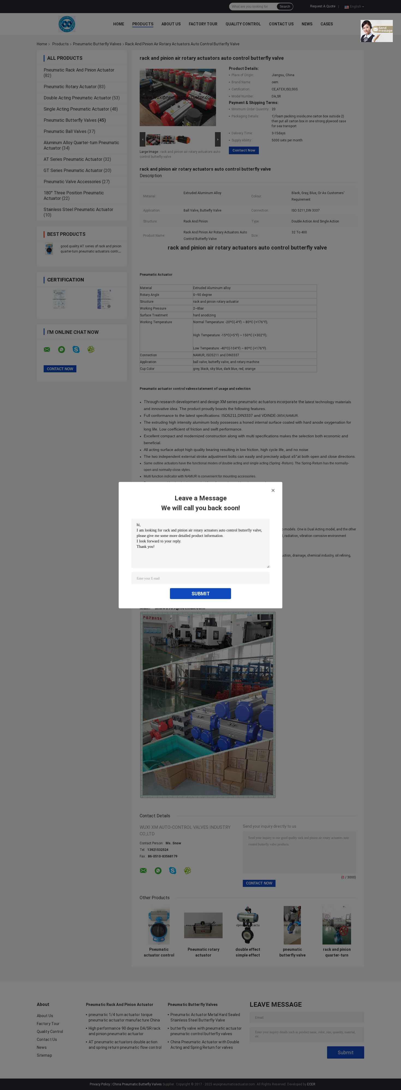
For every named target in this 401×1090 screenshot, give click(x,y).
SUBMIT (200, 593)
